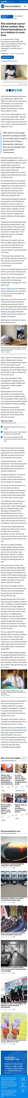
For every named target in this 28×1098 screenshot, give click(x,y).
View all (24, 758)
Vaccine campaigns (19, 16)
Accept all (23, 1091)
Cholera (17, 818)
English (20, 1)
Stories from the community (5, 16)
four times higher (10, 311)
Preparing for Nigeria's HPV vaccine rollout (14, 428)
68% (8, 280)
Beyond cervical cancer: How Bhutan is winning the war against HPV (15, 433)
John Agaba (21, 53)
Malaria (3, 790)
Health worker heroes (20, 790)
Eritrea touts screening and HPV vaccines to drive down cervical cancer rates (15, 439)
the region (15, 282)
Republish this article (7, 57)
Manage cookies (23, 1079)
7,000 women (11, 288)
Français (25, 1)
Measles (3, 820)
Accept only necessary (23, 1085)
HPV (15, 18)
